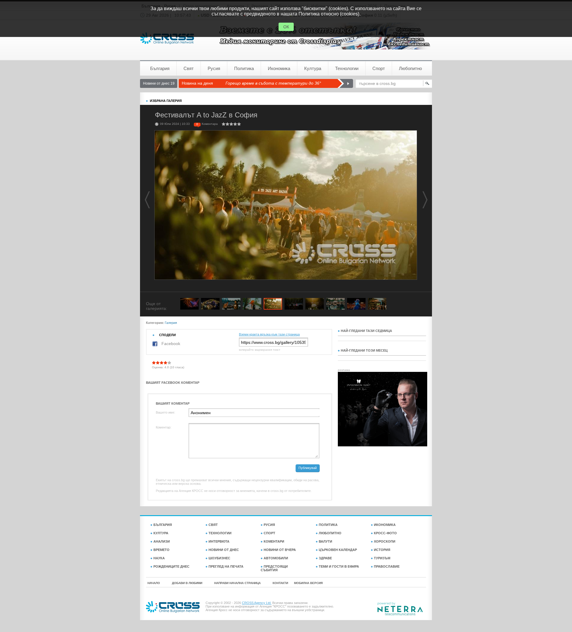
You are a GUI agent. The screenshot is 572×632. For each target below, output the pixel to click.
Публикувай (308, 468)
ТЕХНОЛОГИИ (220, 533)
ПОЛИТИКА (328, 525)
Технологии (346, 68)
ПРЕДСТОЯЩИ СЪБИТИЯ (274, 568)
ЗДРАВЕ (325, 558)
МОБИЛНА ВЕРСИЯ (308, 583)
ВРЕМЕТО (161, 550)
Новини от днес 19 (159, 83)
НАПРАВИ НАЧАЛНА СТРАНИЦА (237, 583)
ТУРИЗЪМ (382, 558)
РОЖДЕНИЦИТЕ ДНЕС (171, 566)
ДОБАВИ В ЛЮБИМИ (187, 583)
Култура (312, 68)
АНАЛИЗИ (161, 541)
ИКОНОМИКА (385, 525)
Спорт (378, 68)
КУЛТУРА (160, 533)
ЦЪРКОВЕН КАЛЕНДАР (338, 550)
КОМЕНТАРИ (274, 541)
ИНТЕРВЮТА (219, 541)
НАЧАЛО (153, 583)
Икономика (279, 68)
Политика (244, 68)
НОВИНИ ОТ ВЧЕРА (280, 550)
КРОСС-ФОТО (385, 533)
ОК (286, 26)
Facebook (170, 343)
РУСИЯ (269, 525)
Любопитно (410, 68)
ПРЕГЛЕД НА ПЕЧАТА (226, 566)
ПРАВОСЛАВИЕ (387, 566)
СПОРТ (269, 533)
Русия (214, 68)
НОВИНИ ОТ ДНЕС (224, 550)
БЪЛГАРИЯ (162, 525)
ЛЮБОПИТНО (330, 533)
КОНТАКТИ (280, 583)
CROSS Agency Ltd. (256, 603)
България (160, 68)
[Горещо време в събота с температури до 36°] (345, 83)
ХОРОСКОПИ (384, 541)
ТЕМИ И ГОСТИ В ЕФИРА (339, 566)
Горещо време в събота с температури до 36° (273, 83)
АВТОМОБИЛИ (276, 558)
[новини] (167, 38)
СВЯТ (213, 525)
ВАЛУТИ (325, 541)
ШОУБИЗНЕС (219, 558)
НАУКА (159, 558)
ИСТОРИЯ (382, 550)
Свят (189, 68)
